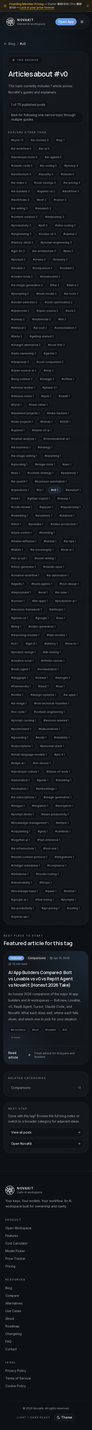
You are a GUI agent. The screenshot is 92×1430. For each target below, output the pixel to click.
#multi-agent (20, 669)
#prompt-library (22, 814)
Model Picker (15, 1251)
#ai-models (40, 140)
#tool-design (69, 584)
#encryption (64, 805)
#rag (60, 140)
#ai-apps (70, 694)
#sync (46, 396)
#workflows (20, 199)
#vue (60, 686)
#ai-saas (62, 592)
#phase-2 (50, 387)
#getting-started (42, 336)
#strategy (45, 447)
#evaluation (19, 788)
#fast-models (57, 635)
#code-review (21, 507)
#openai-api (20, 916)
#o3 (14, 643)
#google (42, 618)
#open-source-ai (23, 370)
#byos (16, 404)
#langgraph (19, 677)
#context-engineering (49, 712)
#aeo (67, 464)
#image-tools (45, 464)
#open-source (47, 310)
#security (46, 174)
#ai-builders (20, 191)
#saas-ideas (38, 404)
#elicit (16, 524)
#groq (43, 831)
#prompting (20, 293)
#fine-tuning (45, 899)
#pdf (43, 225)
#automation (20, 780)
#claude (67, 174)
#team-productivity (55, 814)
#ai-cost (40, 327)
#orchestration (48, 669)
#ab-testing (52, 652)
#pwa (68, 251)
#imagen (18, 805)
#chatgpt (47, 379)
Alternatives (14, 1303)
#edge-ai (18, 763)
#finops (46, 882)
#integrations (64, 857)
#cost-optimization (58, 302)
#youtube (36, 524)
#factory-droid (22, 242)
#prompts (68, 899)
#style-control (21, 532)
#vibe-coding (65, 225)
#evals (41, 737)
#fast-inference (48, 840)
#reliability (61, 737)
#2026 (65, 421)
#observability (21, 882)
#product (18, 259)
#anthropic (57, 609)
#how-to (71, 643)
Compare (12, 1295)
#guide (42, 780)
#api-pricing (50, 908)
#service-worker (23, 387)
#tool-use (50, 848)
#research (43, 208)
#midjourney (54, 217)
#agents (17, 584)
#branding (46, 532)
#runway (18, 319)
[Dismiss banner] (87, 5)
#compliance (56, 865)
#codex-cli (47, 234)
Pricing (10, 1266)
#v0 (54, 490)
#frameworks (21, 686)
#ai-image (19, 703)
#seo (15, 473)
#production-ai (66, 601)
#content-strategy (40, 473)
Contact (11, 1349)
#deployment (21, 592)
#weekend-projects (25, 413)
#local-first (56, 345)
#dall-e (73, 285)
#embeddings (46, 788)
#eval (43, 592)
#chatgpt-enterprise (25, 865)
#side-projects (22, 421)
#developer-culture (25, 771)
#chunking (63, 780)
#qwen (50, 891)
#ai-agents (53, 157)
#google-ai (19, 899)
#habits (17, 549)
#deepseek (20, 362)
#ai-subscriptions (23, 797)
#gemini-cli (19, 618)
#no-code (18, 712)
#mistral (70, 891)
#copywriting (20, 831)
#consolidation (65, 327)
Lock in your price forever (37, 7)
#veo (60, 618)
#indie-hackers (58, 413)
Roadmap (12, 1326)
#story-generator (23, 566)
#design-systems (43, 694)
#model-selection (24, 302)
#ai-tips (70, 541)
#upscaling (19, 464)
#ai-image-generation (27, 285)
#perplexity (69, 473)
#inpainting (53, 456)
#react (43, 686)
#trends (46, 421)
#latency (51, 643)
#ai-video (19, 182)
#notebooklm (50, 276)
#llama (16, 336)
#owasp (63, 498)
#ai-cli (44, 148)
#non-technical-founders (51, 703)
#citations (67, 515)
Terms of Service (18, 1378)
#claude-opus (53, 566)
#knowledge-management (29, 822)
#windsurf (73, 490)
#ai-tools (71, 293)
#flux (54, 285)
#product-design (23, 652)
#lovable (18, 268)
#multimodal (41, 319)
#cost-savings (45, 182)
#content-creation (24, 217)
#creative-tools (22, 660)
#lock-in (67, 549)
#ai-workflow (21, 148)
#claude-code (21, 165)
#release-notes (22, 396)
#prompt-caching (23, 720)
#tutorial (50, 541)
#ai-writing (19, 208)
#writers (62, 822)
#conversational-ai (57, 438)
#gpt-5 (31, 643)
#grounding (19, 737)
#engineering (21, 234)
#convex (18, 601)
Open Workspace (18, 1228)
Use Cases (13, 1311)
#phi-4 (59, 754)
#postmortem (21, 729)
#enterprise (19, 874)
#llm (62, 319)
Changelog (13, 1334)
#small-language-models (29, 754)
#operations (20, 490)
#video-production (64, 524)
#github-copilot (38, 498)
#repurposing (70, 507)
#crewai (42, 677)
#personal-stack (52, 746)
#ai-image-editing (24, 456)
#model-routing (47, 874)
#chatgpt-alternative (25, 345)
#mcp (49, 370)
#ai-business (20, 447)
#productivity (21, 225)
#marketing (19, 515)
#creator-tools (22, 276)
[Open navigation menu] (82, 21)
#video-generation (42, 626)
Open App (66, 22)
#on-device (41, 763)
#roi (40, 490)
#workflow (71, 191)
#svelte (17, 694)
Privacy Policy (15, 1371)
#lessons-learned (56, 720)
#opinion (18, 430)
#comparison (42, 268)
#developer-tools (24, 157)
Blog (11, 44)
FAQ (8, 1341)
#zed (15, 498)
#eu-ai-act (19, 558)
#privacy (71, 165)
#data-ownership (23, 353)
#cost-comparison (50, 362)
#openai (70, 234)
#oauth (64, 396)
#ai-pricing (71, 182)
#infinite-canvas (52, 660)
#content (67, 268)
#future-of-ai (41, 430)
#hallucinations (49, 729)
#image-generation (57, 797)
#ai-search (19, 481)
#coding (73, 908)
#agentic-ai (46, 191)
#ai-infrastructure (23, 848)
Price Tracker (15, 1258)
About (9, 1318)
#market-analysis (23, 438)
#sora (70, 310)
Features (11, 1236)
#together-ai (20, 840)
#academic (44, 515)
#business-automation (51, 481)
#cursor (60, 199)
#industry (60, 259)
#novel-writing (45, 558)
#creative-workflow (25, 575)
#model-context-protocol (29, 857)
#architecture (21, 174)
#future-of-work (58, 771)
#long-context (21, 379)
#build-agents (41, 584)
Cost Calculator (16, 1243)
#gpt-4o (18, 251)
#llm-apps (40, 601)
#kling (16, 626)
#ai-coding (48, 165)
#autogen (62, 677)
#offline (68, 379)
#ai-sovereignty (41, 549)
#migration (40, 805)
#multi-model (46, 293)
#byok (17, 140)
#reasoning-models (25, 635)
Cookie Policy (15, 1386)
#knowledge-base (24, 891)
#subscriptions (22, 746)
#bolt (41, 199)
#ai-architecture (44, 251)
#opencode (20, 310)
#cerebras (63, 831)
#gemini (50, 353)
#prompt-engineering (56, 242)
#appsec (46, 507)
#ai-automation (58, 575)
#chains (39, 259)
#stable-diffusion (23, 541)
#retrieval (18, 327)
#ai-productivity (22, 908)
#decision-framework (26, 609)
